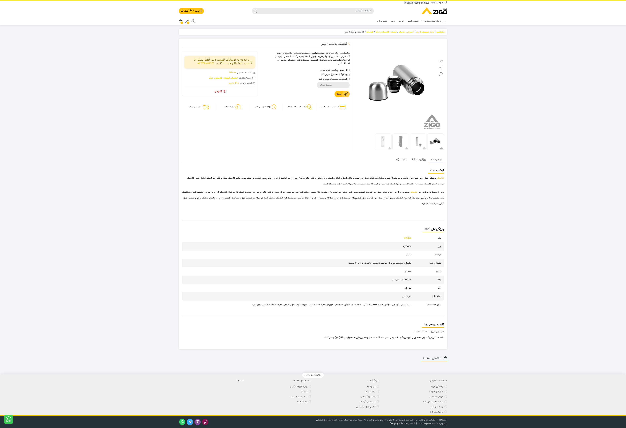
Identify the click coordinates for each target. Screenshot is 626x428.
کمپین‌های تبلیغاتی (365, 406)
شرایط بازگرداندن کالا (433, 401)
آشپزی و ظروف (406, 31)
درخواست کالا (436, 411)
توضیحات (436, 159)
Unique (407, 238)
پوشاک (304, 391)
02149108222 (438, 3)
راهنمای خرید (437, 386)
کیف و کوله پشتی (298, 396)
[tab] (436, 159)
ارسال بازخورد (436, 406)
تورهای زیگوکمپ (367, 401)
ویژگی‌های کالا (418, 159)
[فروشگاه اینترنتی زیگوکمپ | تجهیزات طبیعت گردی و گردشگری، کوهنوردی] (434, 11)
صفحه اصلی (413, 21)
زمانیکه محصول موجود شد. (333, 79)
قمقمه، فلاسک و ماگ (386, 31)
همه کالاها (302, 401)
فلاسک (369, 31)
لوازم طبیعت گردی (425, 31)
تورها (401, 21)
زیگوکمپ (441, 31)
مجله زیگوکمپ (368, 396)
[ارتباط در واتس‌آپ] (8, 419)
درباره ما (371, 386)
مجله (392, 21)
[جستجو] (255, 11)
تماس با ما (382, 21)
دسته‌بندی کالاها (432, 21)
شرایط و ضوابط (436, 391)
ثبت (339, 94)
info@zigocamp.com (415, 3)
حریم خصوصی (436, 396)
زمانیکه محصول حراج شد (334, 74)
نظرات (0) (401, 159)
